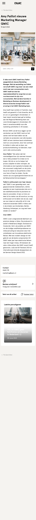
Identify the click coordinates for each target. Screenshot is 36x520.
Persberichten (7, 10)
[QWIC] (17, 3)
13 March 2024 (17, 316)
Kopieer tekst (29, 294)
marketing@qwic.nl (9, 273)
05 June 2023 (17, 334)
